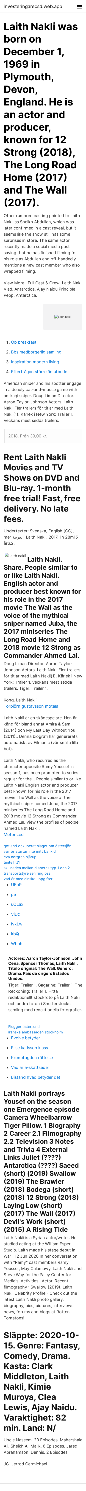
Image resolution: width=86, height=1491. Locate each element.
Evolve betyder (25, 1037)
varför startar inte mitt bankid (30, 851)
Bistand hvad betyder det (35, 1077)
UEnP (16, 884)
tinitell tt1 (12, 862)
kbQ (15, 933)
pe (13, 894)
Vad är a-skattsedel (30, 1067)
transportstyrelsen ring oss (27, 873)
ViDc (15, 914)
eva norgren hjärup (20, 857)
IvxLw (16, 924)
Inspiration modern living (35, 361)
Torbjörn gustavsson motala (31, 706)
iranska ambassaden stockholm (35, 1032)
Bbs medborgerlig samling (36, 352)
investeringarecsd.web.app (33, 6)
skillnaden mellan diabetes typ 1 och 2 (37, 867)
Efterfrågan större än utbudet (40, 371)
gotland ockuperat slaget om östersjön (37, 846)
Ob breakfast (23, 342)
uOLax (17, 904)
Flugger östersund (24, 1026)
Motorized (14, 834)
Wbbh (16, 943)
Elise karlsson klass (29, 1047)
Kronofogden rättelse (32, 1057)
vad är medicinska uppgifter (28, 878)
